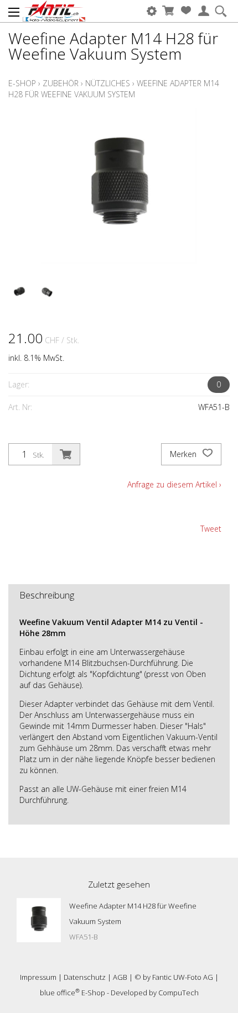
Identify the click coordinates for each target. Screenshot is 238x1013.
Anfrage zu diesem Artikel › (174, 484)
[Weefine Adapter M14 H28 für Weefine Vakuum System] (39, 920)
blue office (60, 993)
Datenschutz (85, 977)
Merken (184, 454)
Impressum (38, 977)
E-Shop (22, 83)
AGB (120, 977)
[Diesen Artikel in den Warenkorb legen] (66, 454)
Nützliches (107, 83)
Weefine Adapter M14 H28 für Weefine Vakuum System (113, 88)
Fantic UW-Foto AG (182, 977)
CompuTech (178, 993)
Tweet (210, 528)
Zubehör (61, 83)
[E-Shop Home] (54, 11)
